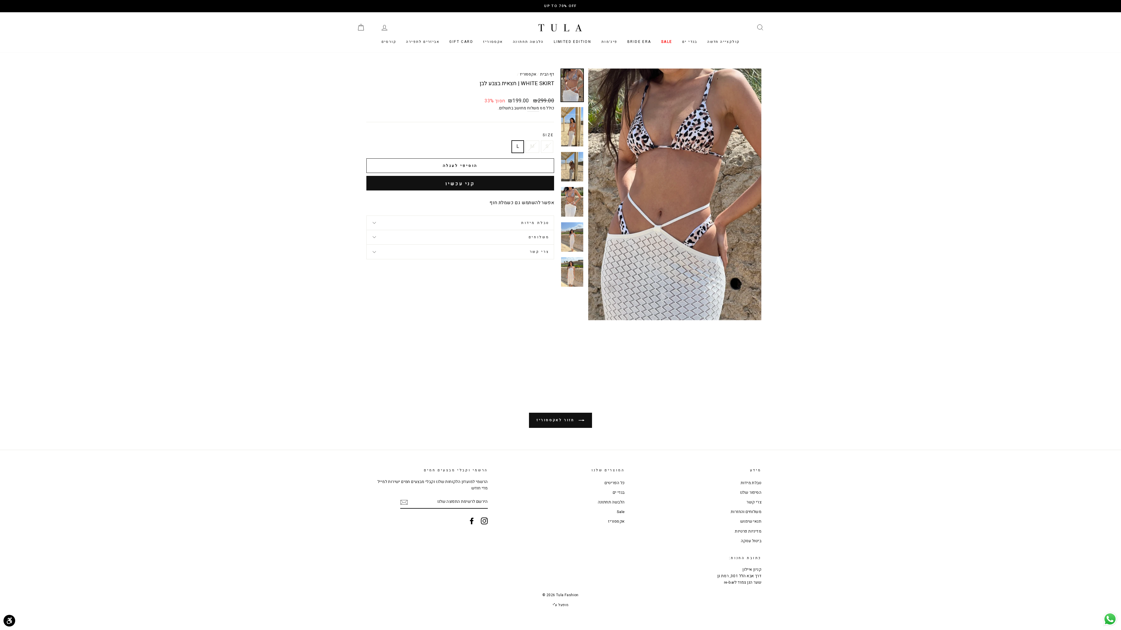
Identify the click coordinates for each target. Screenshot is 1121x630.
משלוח (533, 108)
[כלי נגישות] (9, 620)
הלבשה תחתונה (528, 41)
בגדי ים (689, 41)
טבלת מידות (535, 222)
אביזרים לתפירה (422, 41)
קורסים (389, 41)
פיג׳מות (609, 41)
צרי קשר (539, 251)
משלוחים (539, 237)
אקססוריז (493, 41)
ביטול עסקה (751, 541)
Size (548, 135)
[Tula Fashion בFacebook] (471, 520)
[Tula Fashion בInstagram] (484, 520)
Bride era (639, 41)
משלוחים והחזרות (746, 512)
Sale (666, 41)
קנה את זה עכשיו (460, 183)
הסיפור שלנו (750, 493)
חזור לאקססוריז (556, 420)
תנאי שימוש (750, 521)
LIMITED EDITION (572, 41)
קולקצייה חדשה (723, 41)
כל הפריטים (614, 483)
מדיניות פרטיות (748, 531)
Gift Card (461, 41)
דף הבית (547, 74)
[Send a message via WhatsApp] (1110, 619)
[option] (560, 6)
